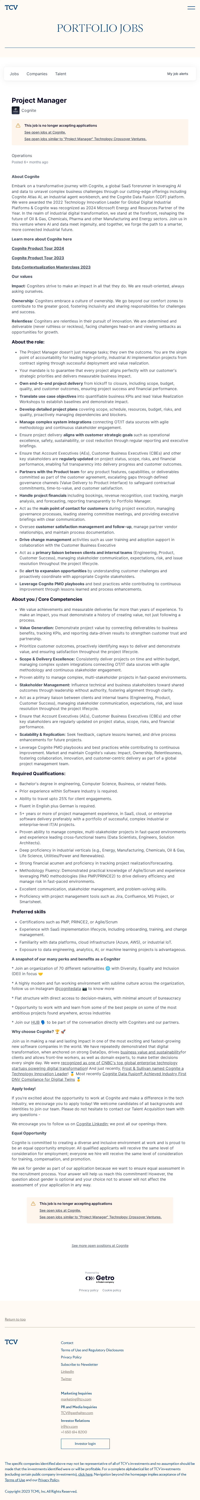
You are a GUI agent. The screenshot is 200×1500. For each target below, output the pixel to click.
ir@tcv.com (69, 1427)
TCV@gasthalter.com (77, 1413)
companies (37, 73)
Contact (67, 1343)
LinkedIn (67, 1372)
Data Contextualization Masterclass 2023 (51, 267)
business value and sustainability (150, 1052)
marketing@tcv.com (76, 1399)
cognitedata (70, 988)
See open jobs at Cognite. (45, 132)
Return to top (15, 1319)
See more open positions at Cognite (100, 1245)
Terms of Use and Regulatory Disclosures (92, 1350)
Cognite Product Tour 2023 (38, 257)
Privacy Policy (71, 1357)
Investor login (85, 1444)
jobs (14, 73)
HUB (35, 1022)
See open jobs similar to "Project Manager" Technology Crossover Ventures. (85, 139)
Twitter (66, 1379)
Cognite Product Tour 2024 (38, 248)
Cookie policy (111, 1290)
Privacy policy (89, 1290)
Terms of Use (15, 1480)
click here (85, 1474)
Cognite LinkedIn (92, 1123)
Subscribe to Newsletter (79, 1365)
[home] (51, 8)
